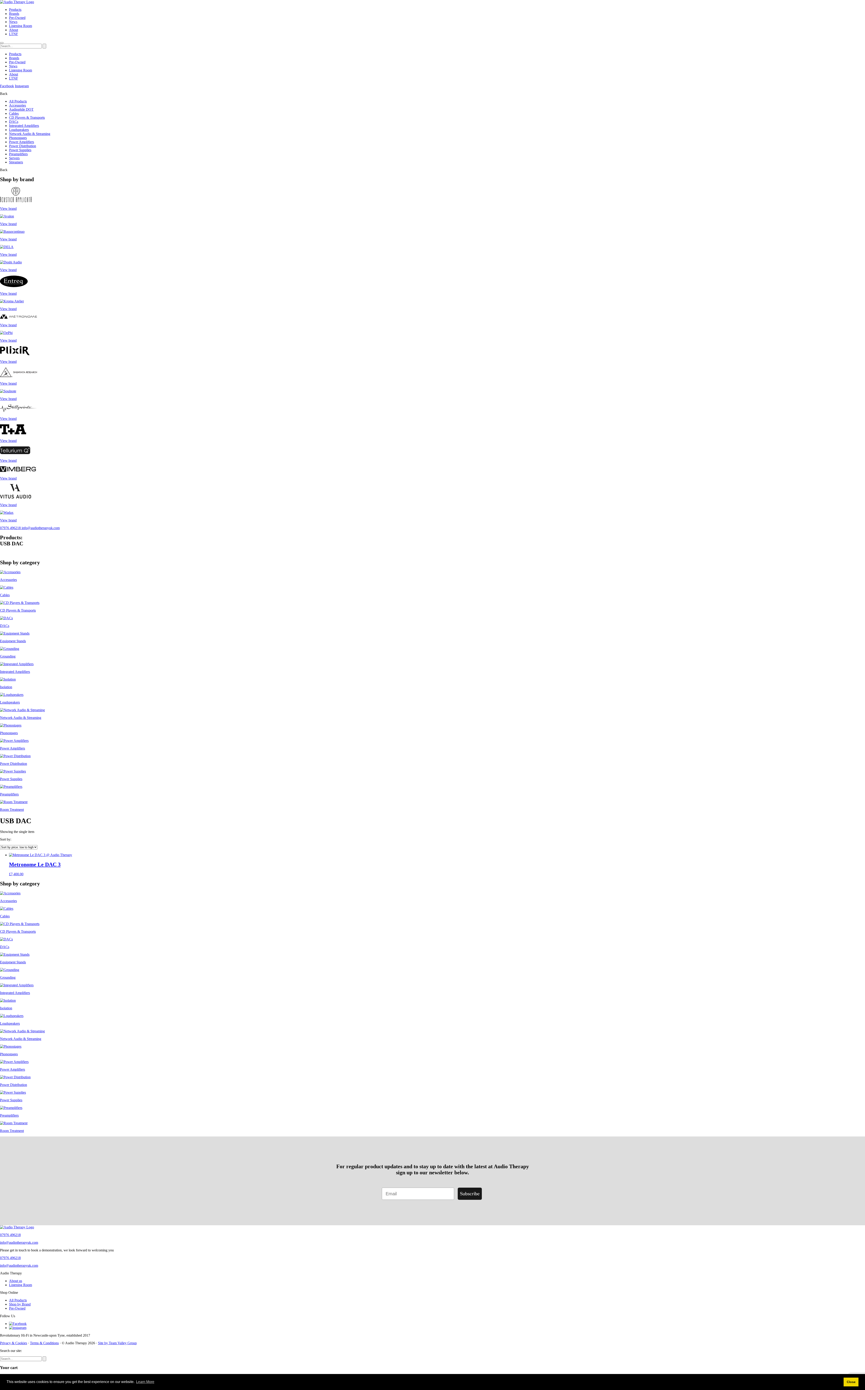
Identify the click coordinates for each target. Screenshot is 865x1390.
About (13, 30)
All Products (18, 101)
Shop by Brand (20, 1304)
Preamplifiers (18, 154)
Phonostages (18, 138)
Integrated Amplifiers (24, 126)
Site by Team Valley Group (117, 1343)
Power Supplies (20, 150)
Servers (14, 158)
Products (15, 9)
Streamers (16, 162)
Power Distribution (22, 146)
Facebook (7, 86)
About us (15, 1281)
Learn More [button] (145, 1382)
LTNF (13, 34)
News (13, 22)
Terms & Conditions (44, 1343)
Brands (14, 14)
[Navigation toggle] (2, 42)
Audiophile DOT (21, 109)
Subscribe (470, 1193)
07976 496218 (11, 528)
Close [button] (851, 1382)
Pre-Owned (17, 18)
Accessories (17, 105)
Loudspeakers (19, 130)
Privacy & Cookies (13, 1343)
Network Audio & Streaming (29, 134)
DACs (13, 121)
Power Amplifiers (21, 142)
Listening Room (20, 26)
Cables (14, 113)
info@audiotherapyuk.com (41, 528)
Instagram (22, 86)
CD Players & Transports (27, 117)
